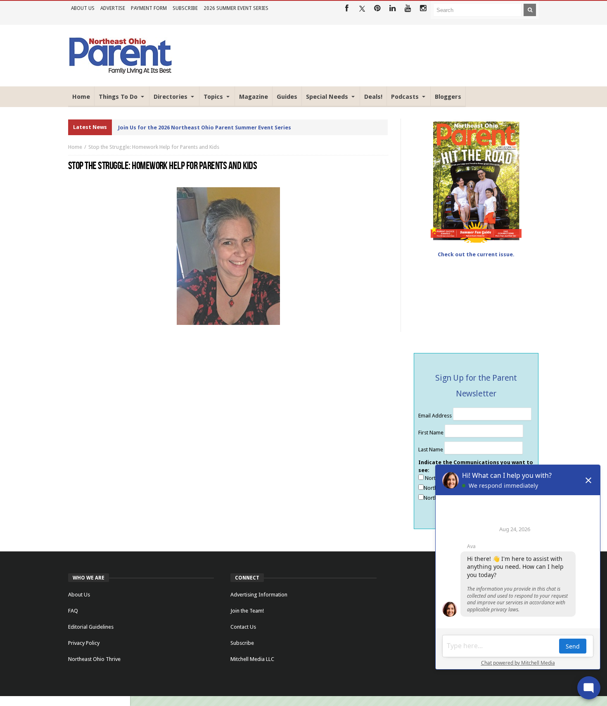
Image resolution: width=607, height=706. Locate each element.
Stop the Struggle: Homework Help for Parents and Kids (153, 147)
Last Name (431, 449)
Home (75, 147)
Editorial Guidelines (91, 627)
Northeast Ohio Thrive (94, 659)
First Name (431, 432)
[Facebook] (346, 8)
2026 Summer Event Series (236, 8)
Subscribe (185, 8)
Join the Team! (247, 611)
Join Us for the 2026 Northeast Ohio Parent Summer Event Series (204, 127)
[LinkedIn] (392, 8)
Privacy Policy (84, 643)
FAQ (73, 611)
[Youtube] (407, 8)
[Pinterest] (377, 8)
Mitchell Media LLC (252, 659)
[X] (362, 8)
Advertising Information (258, 595)
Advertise (112, 8)
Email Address (435, 416)
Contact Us (243, 627)
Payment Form (149, 8)
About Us (83, 8)
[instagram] (423, 8)
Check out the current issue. (476, 254)
